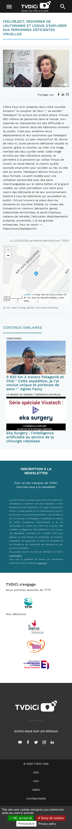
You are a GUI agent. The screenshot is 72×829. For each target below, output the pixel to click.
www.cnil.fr (42, 563)
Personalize (26, 823)
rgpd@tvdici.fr (15, 555)
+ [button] (8, 249)
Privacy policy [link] (47, 823)
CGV (36, 781)
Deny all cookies (52, 818)
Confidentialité (36, 798)
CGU (36, 772)
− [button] (8, 255)
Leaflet (27, 294)
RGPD (36, 789)
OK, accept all (22, 818)
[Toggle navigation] (9, 6)
